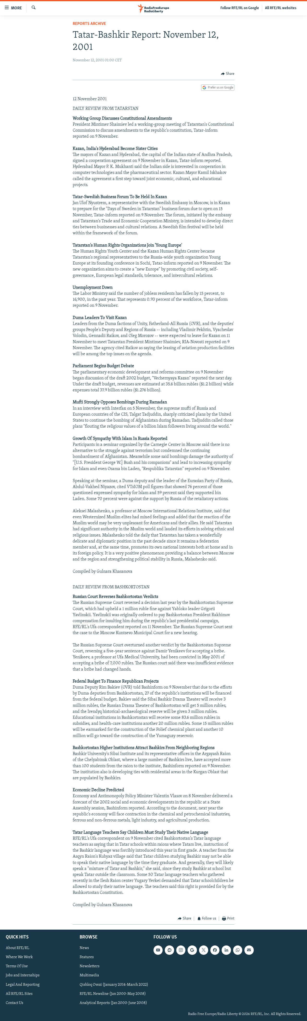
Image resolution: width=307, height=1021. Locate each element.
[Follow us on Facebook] (214, 950)
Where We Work (19, 957)
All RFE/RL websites (280, 8)
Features (87, 957)
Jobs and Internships (23, 975)
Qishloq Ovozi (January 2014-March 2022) (114, 984)
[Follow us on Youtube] (158, 950)
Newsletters (90, 966)
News (84, 948)
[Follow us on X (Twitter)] (203, 950)
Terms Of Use (17, 966)
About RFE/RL (17, 948)
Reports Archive (89, 24)
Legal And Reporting (23, 984)
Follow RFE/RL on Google (239, 8)
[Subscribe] (249, 950)
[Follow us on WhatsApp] (237, 950)
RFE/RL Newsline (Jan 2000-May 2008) (113, 994)
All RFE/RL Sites (19, 994)
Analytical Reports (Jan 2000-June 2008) (113, 1003)
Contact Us (14, 1003)
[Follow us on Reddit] (169, 950)
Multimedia (89, 975)
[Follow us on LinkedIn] (226, 950)
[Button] (227, 74)
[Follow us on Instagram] (180, 950)
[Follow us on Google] (192, 950)
